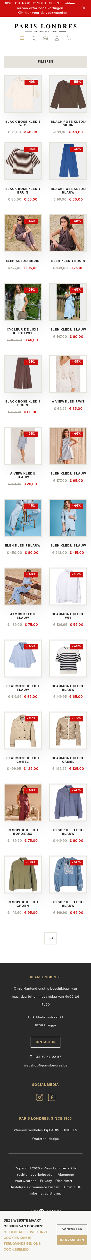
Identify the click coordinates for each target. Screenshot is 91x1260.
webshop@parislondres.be (45, 1065)
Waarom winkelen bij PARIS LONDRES (45, 1130)
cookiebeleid (16, 1250)
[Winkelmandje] (69, 38)
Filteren (45, 61)
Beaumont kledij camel (22, 760)
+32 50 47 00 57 (45, 1057)
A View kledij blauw (22, 475)
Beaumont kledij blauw (22, 688)
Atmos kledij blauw (22, 616)
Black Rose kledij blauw (68, 190)
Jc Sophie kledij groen (22, 904)
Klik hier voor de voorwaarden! (42, 13)
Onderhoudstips (45, 1139)
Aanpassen (72, 1229)
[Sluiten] (83, 8)
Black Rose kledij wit (22, 123)
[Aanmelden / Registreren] (57, 38)
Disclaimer (64, 1181)
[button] (34, 38)
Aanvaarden (72, 1240)
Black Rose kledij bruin (68, 123)
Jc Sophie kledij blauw (68, 832)
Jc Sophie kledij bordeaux (22, 832)
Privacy (46, 1181)
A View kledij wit (68, 401)
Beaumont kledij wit (68, 616)
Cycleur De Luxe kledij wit (23, 331)
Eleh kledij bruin (23, 261)
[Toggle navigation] (22, 38)
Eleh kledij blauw (68, 329)
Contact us (45, 1042)
